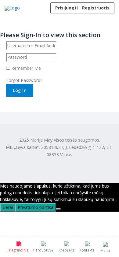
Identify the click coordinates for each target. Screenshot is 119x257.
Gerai (7, 207)
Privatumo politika (35, 207)
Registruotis (96, 8)
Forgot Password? (24, 80)
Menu (105, 250)
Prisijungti (66, 8)
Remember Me (25, 68)
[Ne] (58, 209)
